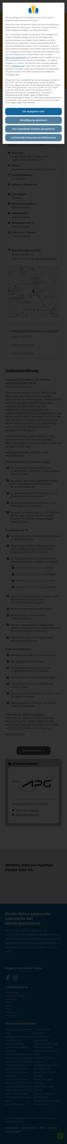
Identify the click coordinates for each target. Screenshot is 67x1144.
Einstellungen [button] (17, 66)
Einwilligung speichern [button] (33, 120)
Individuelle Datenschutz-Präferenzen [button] (33, 137)
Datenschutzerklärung (16, 57)
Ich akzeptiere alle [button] (33, 111)
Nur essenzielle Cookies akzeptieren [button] (33, 128)
